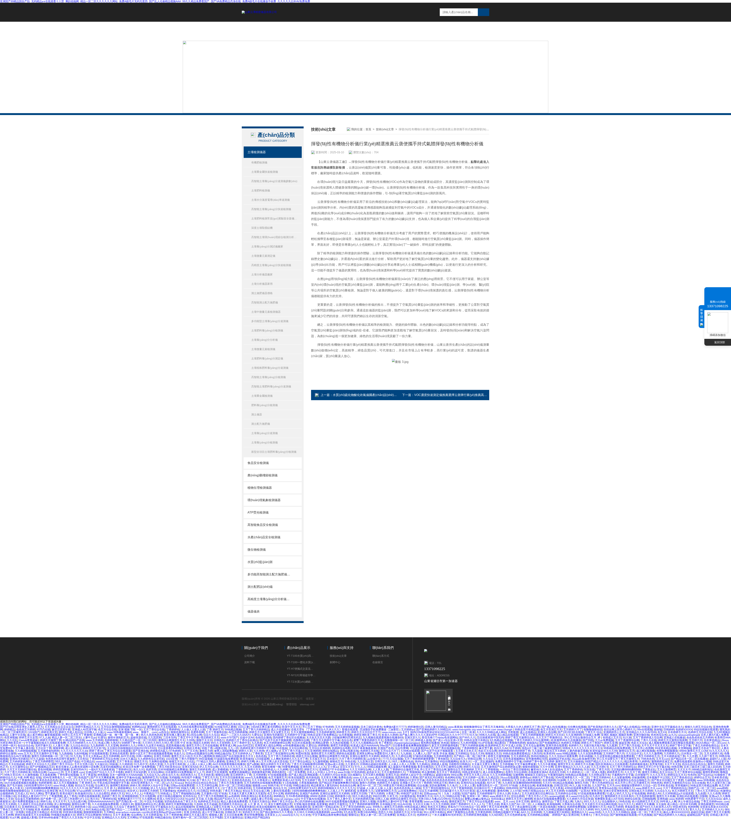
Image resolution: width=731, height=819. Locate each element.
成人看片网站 (35, 734)
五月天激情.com (74, 772)
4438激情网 (100, 780)
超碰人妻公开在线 (261, 798)
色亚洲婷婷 (549, 780)
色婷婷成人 (269, 769)
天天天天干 (684, 769)
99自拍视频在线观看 (706, 729)
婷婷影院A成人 (159, 750)
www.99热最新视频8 (119, 732)
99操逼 (113, 764)
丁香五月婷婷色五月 (648, 756)
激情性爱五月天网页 (323, 753)
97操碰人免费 (591, 734)
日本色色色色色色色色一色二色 (489, 809)
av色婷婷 (233, 796)
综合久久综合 (211, 734)
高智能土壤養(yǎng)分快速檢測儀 (271, 209)
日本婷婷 (536, 812)
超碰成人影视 (29, 817)
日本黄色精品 (712, 740)
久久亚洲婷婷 (574, 734)
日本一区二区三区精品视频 (235, 785)
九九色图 (700, 793)
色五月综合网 (67, 790)
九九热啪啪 (65, 753)
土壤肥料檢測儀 (260, 190)
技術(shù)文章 (385, 129)
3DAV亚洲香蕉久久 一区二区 (60, 777)
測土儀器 (256, 414)
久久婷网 (282, 769)
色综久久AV (501, 748)
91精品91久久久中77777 (453, 734)
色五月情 (56, 809)
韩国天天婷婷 (201, 742)
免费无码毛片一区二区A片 (492, 785)
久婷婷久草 (126, 804)
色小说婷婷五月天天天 (645, 801)
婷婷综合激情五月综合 (403, 798)
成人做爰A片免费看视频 (402, 766)
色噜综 (561, 806)
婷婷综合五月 (702, 777)
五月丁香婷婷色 (573, 769)
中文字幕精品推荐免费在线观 (329, 814)
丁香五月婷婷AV (600, 777)
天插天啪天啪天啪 (594, 745)
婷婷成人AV (654, 793)
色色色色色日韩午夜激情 (60, 758)
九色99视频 (80, 753)
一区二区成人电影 (594, 772)
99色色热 (656, 782)
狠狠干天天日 (204, 740)
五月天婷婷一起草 (473, 777)
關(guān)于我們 (364, 31)
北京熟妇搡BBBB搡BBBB (626, 769)
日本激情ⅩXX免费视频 (178, 772)
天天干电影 (216, 817)
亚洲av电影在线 (349, 750)
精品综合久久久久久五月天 (75, 780)
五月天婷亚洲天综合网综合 (538, 793)
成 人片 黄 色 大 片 (255, 804)
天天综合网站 (156, 772)
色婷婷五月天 (401, 812)
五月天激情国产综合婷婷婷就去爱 (501, 766)
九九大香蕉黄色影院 (243, 806)
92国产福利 (468, 793)
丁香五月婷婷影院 (43, 761)
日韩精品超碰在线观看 (373, 764)
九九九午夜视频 (546, 764)
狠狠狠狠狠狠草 (92, 812)
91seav (179, 782)
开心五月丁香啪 (311, 726)
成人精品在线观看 (507, 734)
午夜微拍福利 (556, 774)
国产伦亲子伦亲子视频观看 (275, 740)
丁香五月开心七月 (536, 796)
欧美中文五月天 (291, 726)
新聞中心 (420, 31)
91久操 (627, 737)
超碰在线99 (442, 774)
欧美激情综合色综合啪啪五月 (632, 780)
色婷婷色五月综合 (208, 801)
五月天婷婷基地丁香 (673, 756)
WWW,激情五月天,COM (693, 750)
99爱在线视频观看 (89, 796)
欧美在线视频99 (265, 806)
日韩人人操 (382, 798)
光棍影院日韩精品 (459, 764)
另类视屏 (513, 732)
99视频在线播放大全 (63, 814)
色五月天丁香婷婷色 (448, 772)
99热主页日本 (12, 774)
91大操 (191, 780)
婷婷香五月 (343, 732)
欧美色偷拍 (246, 758)
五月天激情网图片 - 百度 (336, 780)
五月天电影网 (147, 796)
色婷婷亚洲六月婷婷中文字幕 (257, 748)
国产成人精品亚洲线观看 (303, 774)
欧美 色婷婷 (42, 809)
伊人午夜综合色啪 (688, 801)
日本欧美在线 (720, 777)
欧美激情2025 (83, 793)
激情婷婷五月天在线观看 (161, 726)
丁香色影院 (441, 758)
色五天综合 (666, 772)
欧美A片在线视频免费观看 (549, 798)
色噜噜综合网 (301, 740)
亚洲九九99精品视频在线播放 (555, 809)
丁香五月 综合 (593, 732)
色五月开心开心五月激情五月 (632, 782)
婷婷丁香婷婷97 (459, 804)
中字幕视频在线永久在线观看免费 (45, 742)
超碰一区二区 (639, 812)
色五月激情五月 (277, 777)
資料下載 (249, 662)
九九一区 (233, 748)
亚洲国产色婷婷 (309, 793)
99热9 (566, 748)
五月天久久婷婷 (584, 809)
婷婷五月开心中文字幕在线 (654, 766)
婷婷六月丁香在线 (543, 777)
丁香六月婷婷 (376, 793)
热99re (419, 761)
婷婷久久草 (245, 750)
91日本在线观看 (301, 742)
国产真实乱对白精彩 (431, 777)
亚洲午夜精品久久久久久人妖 (572, 766)
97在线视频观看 (98, 753)
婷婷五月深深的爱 (135, 772)
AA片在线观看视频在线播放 (228, 764)
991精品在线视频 (562, 782)
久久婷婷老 (125, 764)
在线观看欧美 (302, 806)
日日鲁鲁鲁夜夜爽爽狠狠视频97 (411, 745)
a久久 (169, 782)
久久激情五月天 (465, 780)
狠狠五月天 (175, 761)
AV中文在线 (128, 756)
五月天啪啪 (27, 809)
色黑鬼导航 (656, 764)
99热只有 (273, 785)
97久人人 (360, 766)
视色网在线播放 (430, 742)
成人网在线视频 (645, 750)
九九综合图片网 (76, 801)
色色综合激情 (263, 737)
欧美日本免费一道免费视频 (139, 766)
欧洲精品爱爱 (320, 742)
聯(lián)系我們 (467, 31)
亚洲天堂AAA (190, 766)
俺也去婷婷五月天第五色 (275, 764)
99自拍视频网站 (449, 761)
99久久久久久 (592, 801)
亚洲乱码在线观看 (687, 796)
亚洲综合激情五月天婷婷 (364, 756)
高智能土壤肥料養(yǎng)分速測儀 (271, 386)
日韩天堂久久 (383, 761)
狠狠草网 (58, 748)
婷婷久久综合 (471, 766)
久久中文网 (546, 766)
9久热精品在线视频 (501, 740)
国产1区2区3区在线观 (570, 732)
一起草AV (584, 790)
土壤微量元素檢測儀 (263, 349)
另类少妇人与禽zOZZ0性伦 (434, 798)
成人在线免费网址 (493, 772)
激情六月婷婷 (367, 782)
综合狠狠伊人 (610, 801)
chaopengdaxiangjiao (406, 742)
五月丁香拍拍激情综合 (436, 788)
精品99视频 (51, 806)
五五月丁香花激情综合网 (279, 753)
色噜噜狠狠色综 (592, 729)
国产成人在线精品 (629, 726)
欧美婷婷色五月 (494, 745)
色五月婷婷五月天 (682, 790)
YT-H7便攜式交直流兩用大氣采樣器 (301, 668)
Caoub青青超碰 (28, 740)
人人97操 (515, 790)
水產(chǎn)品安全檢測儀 (263, 537)
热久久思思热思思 (151, 734)
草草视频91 (682, 785)
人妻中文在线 (18, 734)
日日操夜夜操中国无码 (490, 737)
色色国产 (83, 777)
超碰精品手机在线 (559, 758)
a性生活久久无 (170, 774)
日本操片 (332, 758)
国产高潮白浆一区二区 (129, 801)
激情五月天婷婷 (393, 806)
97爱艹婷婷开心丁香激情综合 (17, 780)
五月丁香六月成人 (292, 750)
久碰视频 (690, 780)
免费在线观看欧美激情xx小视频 (692, 761)
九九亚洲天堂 (365, 761)
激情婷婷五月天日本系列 (620, 796)
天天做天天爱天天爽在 (485, 764)
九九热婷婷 (97, 745)
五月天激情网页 (666, 769)
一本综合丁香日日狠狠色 (514, 769)
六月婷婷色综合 (116, 790)
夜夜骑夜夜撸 (544, 785)
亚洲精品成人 (204, 806)
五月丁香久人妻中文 (339, 798)
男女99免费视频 (253, 814)
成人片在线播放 (280, 729)
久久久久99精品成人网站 (491, 732)
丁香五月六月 (210, 777)
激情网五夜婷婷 (119, 785)
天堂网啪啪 (684, 748)
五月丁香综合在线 (154, 729)
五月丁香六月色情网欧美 (212, 796)
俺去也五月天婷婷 (554, 750)
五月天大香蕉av (92, 756)
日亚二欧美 (468, 732)
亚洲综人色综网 (546, 732)
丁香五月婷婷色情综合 (705, 745)
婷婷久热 (453, 782)
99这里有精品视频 (666, 748)
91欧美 (586, 785)
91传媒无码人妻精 (225, 726)
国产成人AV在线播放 (553, 726)
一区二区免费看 (296, 772)
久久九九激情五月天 (208, 788)
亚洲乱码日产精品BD (256, 817)
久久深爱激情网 (620, 777)
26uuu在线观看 (509, 777)
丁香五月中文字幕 (188, 737)
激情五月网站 (650, 772)
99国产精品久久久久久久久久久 (604, 761)
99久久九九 (623, 793)
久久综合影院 (101, 793)
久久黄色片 (351, 764)
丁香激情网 (55, 796)
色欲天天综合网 (487, 750)
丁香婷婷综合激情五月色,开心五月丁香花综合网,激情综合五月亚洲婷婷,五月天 (437, 769)
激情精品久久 (579, 812)
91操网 (561, 780)
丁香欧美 (257, 753)
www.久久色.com (363, 777)
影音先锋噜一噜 (271, 766)
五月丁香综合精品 (300, 761)
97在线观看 (146, 817)
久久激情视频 (30, 774)
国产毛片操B (14, 785)
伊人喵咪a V (273, 750)
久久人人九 (319, 766)
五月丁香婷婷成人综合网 (647, 737)
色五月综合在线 (107, 729)
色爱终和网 (197, 732)
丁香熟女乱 (649, 769)
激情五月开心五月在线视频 (202, 745)
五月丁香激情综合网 (627, 740)
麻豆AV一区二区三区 (369, 785)
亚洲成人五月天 (406, 814)
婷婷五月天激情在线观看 (672, 740)
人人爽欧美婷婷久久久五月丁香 (289, 758)
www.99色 (595, 812)
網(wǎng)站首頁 (333, 31)
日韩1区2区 (561, 785)
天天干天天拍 (672, 764)
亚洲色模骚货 (706, 804)
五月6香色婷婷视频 (297, 796)
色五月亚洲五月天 (551, 729)
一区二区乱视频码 (483, 761)
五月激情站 (431, 761)
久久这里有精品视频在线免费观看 (614, 756)
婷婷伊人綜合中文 (411, 774)
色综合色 (346, 740)
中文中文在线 (92, 817)
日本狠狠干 (641, 774)
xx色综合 (163, 732)
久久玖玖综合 (713, 798)
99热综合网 (474, 758)
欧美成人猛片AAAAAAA (364, 745)
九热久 (578, 801)
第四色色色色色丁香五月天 (180, 801)
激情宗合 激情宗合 (542, 801)
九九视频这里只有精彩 (556, 812)
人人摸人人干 (335, 790)
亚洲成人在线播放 (674, 737)
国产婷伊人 (95, 788)
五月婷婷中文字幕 (295, 734)
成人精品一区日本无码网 (681, 804)
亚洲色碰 (662, 798)
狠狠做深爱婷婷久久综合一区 (638, 785)
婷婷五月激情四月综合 (677, 782)
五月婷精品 (461, 753)
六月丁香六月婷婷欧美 (352, 758)
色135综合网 (194, 734)
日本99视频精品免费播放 (173, 769)
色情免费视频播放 (667, 750)
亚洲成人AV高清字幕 (84, 729)
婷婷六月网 (247, 761)
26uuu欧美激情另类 (583, 758)
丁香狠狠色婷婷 (516, 742)
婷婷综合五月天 (676, 774)
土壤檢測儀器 (256, 152)
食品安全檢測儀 (258, 463)
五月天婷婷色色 (520, 756)
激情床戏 (350, 790)
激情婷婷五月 (150, 777)
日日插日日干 (482, 788)
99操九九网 (188, 788)
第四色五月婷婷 (148, 790)
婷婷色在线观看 (345, 753)
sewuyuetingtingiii (688, 734)
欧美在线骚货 (296, 777)
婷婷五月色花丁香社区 (706, 748)
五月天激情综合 (19, 766)
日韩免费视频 (593, 780)
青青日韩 (596, 790)
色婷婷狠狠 (111, 740)
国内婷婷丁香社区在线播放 (289, 737)
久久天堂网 (111, 745)
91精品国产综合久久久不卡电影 (104, 772)
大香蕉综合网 (527, 785)
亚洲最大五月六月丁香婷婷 (416, 782)
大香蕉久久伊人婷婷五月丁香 (522, 726)
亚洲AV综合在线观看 (473, 782)
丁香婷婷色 (173, 729)
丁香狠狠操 (491, 769)
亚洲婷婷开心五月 (614, 732)
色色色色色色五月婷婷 (699, 737)
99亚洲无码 (679, 806)
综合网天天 (101, 785)
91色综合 (457, 798)
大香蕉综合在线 (571, 804)
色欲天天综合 (639, 742)
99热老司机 (244, 788)
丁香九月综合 (601, 814)
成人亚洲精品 (73, 748)
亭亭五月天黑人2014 (476, 774)
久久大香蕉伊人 (261, 780)
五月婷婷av (408, 729)
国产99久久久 (467, 737)
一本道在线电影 (546, 806)
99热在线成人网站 (415, 806)
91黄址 (102, 737)
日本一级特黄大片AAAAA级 (126, 774)
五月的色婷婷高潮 (363, 798)
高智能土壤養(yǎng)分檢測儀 (268, 377)
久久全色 (305, 814)
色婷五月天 (66, 806)
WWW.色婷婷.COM (321, 796)
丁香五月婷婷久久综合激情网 (532, 740)
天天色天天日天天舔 (318, 737)
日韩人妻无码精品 (435, 726)
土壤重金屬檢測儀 (262, 395)
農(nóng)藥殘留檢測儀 (262, 475)
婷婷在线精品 (330, 750)
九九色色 (256, 742)
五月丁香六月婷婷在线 (281, 756)
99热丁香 (207, 748)
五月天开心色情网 (642, 748)
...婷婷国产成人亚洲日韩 (564, 814)
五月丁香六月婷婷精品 (256, 729)
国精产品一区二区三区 (701, 788)
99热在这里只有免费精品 (322, 734)
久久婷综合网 (403, 756)
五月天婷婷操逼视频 (347, 726)
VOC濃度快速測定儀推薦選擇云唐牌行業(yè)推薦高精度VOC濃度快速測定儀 (466, 395)
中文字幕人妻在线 (23, 748)
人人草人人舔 (380, 769)
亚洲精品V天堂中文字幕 (410, 780)
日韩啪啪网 (648, 798)
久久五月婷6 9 (599, 766)
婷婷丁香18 (96, 750)
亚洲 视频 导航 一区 (130, 729)
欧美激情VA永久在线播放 (566, 740)
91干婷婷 (514, 748)
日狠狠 (703, 796)
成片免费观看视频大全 (25, 801)
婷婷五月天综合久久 (38, 764)
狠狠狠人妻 (215, 814)
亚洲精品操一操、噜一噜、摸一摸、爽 (116, 734)
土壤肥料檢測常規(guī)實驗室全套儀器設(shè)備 (276, 218)
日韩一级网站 (144, 756)
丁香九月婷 (492, 804)
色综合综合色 (26, 745)
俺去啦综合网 (285, 806)
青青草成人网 (228, 745)
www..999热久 (374, 806)
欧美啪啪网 (553, 804)
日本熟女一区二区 (691, 753)
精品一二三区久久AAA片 (235, 734)
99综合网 (456, 774)
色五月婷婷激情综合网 (277, 742)
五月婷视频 (506, 764)
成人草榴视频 (220, 769)
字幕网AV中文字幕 (623, 774)
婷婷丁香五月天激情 (717, 812)
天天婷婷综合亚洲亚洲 (44, 790)
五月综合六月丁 (389, 750)
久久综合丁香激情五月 (127, 806)
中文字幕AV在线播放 (313, 798)
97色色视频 (638, 793)
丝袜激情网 (638, 777)
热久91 (94, 798)
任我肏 (164, 777)
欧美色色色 (265, 796)
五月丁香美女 (124, 761)
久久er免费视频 (604, 740)
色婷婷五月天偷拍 (387, 782)
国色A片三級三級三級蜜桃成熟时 (541, 748)
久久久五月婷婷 (439, 804)
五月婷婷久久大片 (712, 809)
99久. (395, 761)
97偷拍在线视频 (422, 756)
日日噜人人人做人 (94, 732)
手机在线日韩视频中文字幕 (113, 782)
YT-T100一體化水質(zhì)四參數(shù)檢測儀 (301, 662)
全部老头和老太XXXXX (713, 806)
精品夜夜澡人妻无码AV (324, 785)
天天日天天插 (421, 804)
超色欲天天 (373, 772)
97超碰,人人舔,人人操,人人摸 (374, 788)
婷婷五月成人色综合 (71, 732)
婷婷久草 (135, 785)
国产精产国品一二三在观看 (122, 809)
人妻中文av (89, 737)
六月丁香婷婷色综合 (675, 788)
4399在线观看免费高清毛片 (581, 788)
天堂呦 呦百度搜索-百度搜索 (310, 804)
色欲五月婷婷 (615, 806)
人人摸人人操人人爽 (199, 764)
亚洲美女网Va (365, 753)
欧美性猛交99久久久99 (603, 750)
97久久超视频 (280, 809)
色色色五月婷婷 (25, 729)
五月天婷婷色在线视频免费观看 (262, 782)
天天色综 (82, 758)
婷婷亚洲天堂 (49, 732)
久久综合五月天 (492, 758)
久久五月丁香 (632, 772)
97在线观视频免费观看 (591, 793)
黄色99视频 (44, 769)
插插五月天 (140, 761)
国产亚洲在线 (140, 750)
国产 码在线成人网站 (382, 780)
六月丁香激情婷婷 (461, 788)
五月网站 (109, 812)
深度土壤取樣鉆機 (262, 227)
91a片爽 (14, 817)
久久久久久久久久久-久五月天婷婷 (239, 766)
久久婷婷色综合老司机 (151, 758)
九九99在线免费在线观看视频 (195, 726)
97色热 (223, 793)
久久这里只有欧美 (174, 764)
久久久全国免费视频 (590, 753)
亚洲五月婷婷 (162, 756)
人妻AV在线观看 (280, 790)
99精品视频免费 (376, 766)
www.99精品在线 (102, 806)
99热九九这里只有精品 (150, 745)
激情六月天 (254, 769)
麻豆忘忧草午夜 (61, 729)
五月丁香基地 (88, 774)
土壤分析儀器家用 (262, 283)
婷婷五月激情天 (338, 804)
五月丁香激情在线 (216, 732)
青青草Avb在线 (608, 788)
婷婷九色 (45, 801)
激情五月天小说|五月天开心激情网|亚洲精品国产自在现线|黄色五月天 (212, 756)
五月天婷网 (6, 814)
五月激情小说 (209, 793)
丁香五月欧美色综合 (168, 766)
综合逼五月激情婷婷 (27, 798)
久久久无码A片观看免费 (563, 756)
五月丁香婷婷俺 (172, 814)
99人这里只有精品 (434, 812)
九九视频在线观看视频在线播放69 (383, 737)
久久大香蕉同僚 (414, 809)
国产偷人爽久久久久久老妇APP (418, 734)
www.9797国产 (229, 737)
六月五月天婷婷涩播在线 (21, 769)
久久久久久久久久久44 (74, 750)
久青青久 (585, 814)
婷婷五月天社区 (554, 734)
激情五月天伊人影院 (152, 809)
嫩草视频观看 (53, 734)
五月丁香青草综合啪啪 (687, 772)
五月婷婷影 (259, 774)
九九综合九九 (152, 774)
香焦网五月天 (425, 796)
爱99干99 (173, 788)
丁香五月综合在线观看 (117, 750)
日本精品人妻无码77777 (32, 796)
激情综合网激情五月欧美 (333, 756)
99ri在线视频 (644, 729)
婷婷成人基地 (423, 740)
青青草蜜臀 (415, 801)
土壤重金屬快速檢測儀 (264, 171)
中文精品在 (87, 761)
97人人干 (198, 772)
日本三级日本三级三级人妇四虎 (702, 766)
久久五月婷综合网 (360, 769)
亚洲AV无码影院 (273, 734)
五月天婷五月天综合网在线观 (599, 804)
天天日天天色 (329, 809)
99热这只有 (440, 782)
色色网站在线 (453, 777)
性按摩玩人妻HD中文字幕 (392, 801)
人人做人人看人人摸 (193, 729)
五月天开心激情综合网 (448, 766)
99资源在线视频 (72, 812)
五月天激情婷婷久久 (393, 772)
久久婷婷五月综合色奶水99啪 (35, 804)
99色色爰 (215, 790)
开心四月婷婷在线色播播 (309, 801)
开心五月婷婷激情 (176, 809)
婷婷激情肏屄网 (261, 772)
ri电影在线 (220, 748)
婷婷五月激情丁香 (50, 740)
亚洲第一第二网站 (477, 796)
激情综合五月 (627, 750)
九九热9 (507, 782)
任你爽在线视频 (576, 726)
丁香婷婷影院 (469, 748)
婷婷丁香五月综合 (62, 764)
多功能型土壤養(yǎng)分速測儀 (269, 321)
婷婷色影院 (278, 772)
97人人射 (608, 780)
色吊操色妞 (312, 777)
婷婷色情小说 (83, 806)
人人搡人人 (419, 753)
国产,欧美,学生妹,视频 (440, 753)
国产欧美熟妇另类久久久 (602, 726)
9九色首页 (350, 812)
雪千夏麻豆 (51, 793)
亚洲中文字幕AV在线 (128, 777)
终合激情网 (428, 772)
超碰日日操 (697, 812)
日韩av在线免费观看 (182, 785)
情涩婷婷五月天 (209, 737)
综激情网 (518, 774)
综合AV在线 (404, 804)
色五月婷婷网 (111, 756)
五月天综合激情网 (533, 745)
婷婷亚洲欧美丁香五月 (367, 734)
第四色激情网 (437, 785)
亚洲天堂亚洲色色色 (615, 790)
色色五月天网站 (437, 806)
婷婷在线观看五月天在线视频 (32, 814)
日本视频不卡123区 (658, 777)
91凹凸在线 (43, 729)
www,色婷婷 (676, 798)
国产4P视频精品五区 (42, 766)
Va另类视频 (345, 734)
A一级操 (416, 788)
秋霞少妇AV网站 (367, 812)
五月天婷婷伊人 (241, 753)
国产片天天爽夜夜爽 (102, 777)
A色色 (443, 801)
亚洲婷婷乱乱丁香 (32, 806)
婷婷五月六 (311, 769)
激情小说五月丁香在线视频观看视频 (151, 753)
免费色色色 (406, 761)
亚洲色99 (305, 766)
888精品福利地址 (702, 769)
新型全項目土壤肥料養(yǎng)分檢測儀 (273, 451)
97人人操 (44, 737)
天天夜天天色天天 (466, 750)
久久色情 (259, 750)
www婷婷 (722, 788)
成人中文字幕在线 (212, 812)
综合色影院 (296, 769)
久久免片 (452, 785)
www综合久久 (290, 814)
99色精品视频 (233, 729)
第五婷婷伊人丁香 (240, 774)
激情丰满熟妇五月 (118, 737)
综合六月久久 (626, 804)
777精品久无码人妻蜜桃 (210, 761)
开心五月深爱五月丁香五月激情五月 (618, 758)
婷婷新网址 (124, 788)
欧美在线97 (66, 793)
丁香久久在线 (649, 740)
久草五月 (392, 796)
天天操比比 (101, 764)
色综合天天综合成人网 (256, 790)
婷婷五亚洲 (610, 742)
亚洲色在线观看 (118, 753)
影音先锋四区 (426, 766)
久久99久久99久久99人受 (157, 742)
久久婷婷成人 (575, 772)
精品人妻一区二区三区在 (66, 737)
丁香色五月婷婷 (9, 809)
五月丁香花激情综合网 (522, 806)
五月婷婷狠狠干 (486, 793)
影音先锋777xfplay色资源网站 (440, 737)
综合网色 (136, 814)
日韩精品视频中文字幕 (505, 812)
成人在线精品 (528, 732)
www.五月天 (25, 753)
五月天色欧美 (206, 774)
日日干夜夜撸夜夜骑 (364, 748)
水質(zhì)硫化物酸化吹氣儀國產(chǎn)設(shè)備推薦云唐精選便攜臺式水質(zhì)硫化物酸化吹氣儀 (398, 395)
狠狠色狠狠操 (530, 766)
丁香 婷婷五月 (215, 729)
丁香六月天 (655, 812)
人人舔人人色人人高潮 (401, 764)
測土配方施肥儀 (260, 423)
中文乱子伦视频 (153, 801)
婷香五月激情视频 (498, 756)
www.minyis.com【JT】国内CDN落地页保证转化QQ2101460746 (421, 732)
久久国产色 (598, 785)
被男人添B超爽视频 (225, 750)
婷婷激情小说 (343, 796)
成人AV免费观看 (486, 790)
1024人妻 (243, 726)
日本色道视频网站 (513, 758)
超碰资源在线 (138, 737)
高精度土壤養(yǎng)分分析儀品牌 (268, 599)
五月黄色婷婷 (483, 812)
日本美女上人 (273, 814)
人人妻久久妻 (61, 745)
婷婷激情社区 (416, 726)
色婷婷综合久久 (186, 790)
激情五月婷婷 (715, 764)
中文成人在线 (513, 745)
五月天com (662, 758)
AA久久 (525, 812)
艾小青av (332, 766)
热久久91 (138, 769)
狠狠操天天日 (493, 753)
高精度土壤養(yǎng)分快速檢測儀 (271, 265)
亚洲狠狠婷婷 (130, 796)
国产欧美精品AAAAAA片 (533, 788)
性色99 (692, 774)
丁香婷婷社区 (124, 769)
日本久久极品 (128, 758)
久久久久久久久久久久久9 (586, 748)
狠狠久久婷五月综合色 (698, 726)
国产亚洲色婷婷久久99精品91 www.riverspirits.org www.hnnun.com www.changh (464, 729)
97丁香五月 (229, 788)
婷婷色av (525, 777)
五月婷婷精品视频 (537, 814)
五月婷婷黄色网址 (20, 761)
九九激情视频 (320, 761)
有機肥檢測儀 (259, 162)
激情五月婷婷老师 (200, 769)
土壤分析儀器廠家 (262, 274)
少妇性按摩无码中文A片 (37, 785)
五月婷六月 (695, 740)
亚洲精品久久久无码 (114, 817)
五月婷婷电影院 (442, 756)
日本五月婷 (522, 801)
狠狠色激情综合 (180, 732)
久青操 (414, 777)
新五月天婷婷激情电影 (445, 745)
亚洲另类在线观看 (556, 745)
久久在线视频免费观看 (105, 804)
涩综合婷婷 (517, 796)
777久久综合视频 (392, 758)
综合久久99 (477, 753)
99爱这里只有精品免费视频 (399, 785)
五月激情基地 (152, 780)
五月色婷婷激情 (325, 732)
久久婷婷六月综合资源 (332, 774)
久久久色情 (714, 793)
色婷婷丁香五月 (111, 796)
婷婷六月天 (117, 793)
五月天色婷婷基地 (515, 814)
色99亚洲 (55, 812)
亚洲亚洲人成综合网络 (268, 745)
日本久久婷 (503, 793)
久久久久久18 (575, 780)
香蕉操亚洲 (631, 806)
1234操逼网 (262, 758)
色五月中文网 (275, 793)
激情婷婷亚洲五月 (662, 761)
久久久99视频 (140, 788)
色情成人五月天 (612, 737)
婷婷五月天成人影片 (195, 814)
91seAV (189, 798)
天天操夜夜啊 (48, 774)
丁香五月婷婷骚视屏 (532, 734)
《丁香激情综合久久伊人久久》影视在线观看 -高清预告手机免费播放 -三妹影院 (352, 729)
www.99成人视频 (63, 785)
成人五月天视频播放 (65, 782)
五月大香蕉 (556, 788)
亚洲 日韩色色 (192, 812)
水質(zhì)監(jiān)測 (259, 562)
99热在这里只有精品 (476, 740)
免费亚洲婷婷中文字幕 (508, 761)
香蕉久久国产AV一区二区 (516, 804)
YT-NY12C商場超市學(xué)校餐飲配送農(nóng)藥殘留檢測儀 (301, 675)
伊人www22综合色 (577, 796)
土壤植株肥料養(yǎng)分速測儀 (269, 367)
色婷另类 (151, 769)
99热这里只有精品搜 (527, 729)
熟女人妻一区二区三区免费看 (378, 814)
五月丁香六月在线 (629, 745)
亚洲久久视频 (368, 801)
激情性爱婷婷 (710, 772)
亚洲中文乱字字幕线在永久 (667, 726)
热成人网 (103, 742)
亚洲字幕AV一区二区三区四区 (190, 817)
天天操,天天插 (204, 798)
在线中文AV (247, 737)
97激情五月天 (238, 769)
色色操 (445, 742)
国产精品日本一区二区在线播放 (689, 758)
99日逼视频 (206, 758)
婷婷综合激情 (8, 753)
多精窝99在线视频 (349, 809)
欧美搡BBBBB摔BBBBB (527, 782)
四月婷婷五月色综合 (231, 804)
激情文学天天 (566, 764)
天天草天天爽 (329, 777)
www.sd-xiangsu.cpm (286, 798)
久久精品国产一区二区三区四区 (138, 740)
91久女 (473, 734)
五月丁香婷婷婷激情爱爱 (419, 758)
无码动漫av (497, 798)
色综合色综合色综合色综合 (201, 782)
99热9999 (512, 788)
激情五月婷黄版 (339, 745)
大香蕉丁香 (392, 793)
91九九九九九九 (718, 750)
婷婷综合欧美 (633, 798)
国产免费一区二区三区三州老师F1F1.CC (64, 798)
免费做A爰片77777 (394, 726)
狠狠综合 (353, 814)
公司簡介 (249, 655)
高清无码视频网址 (110, 766)
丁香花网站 (497, 788)
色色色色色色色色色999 (440, 780)
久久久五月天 (658, 774)
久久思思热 (154, 737)
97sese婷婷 (84, 790)
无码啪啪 (174, 777)
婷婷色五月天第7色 (94, 748)
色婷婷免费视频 (576, 806)
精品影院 (499, 742)
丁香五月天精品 (231, 790)
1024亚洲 (171, 758)
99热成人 (165, 793)
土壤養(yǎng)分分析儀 (264, 339)
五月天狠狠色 (575, 761)
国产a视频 (253, 764)
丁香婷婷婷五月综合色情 (104, 758)
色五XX (662, 732)
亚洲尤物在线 (641, 734)
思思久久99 (385, 812)
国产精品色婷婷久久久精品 (670, 814)
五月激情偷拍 (168, 790)
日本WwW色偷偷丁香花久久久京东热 (60, 817)
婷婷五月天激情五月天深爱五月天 (269, 732)
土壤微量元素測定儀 (263, 255)
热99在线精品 (539, 756)
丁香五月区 (603, 769)
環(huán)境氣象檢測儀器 (264, 500)
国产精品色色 (116, 780)
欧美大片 (465, 761)
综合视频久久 (626, 788)
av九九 (672, 734)
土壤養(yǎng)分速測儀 (264, 433)
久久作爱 (692, 756)
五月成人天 (21, 793)
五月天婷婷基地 (152, 814)
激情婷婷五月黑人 (73, 809)
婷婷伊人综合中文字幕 (155, 785)
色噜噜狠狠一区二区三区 (399, 740)
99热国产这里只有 (411, 793)
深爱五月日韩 (359, 793)
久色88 (198, 804)
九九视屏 (611, 745)
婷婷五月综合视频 (306, 756)
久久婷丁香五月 (708, 756)
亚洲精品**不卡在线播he (333, 769)
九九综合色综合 (79, 745)
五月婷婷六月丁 (572, 729)
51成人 (611, 793)
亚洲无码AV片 (78, 769)
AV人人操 (574, 785)
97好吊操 (416, 812)
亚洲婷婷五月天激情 (648, 809)
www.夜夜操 (455, 726)
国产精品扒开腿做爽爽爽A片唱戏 (338, 782)
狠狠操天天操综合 (535, 774)
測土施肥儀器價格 (262, 293)
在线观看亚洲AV (537, 772)
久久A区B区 (496, 814)
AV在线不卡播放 (190, 777)
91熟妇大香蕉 (192, 748)
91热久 (516, 793)
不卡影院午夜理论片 (437, 809)
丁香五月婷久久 (220, 780)
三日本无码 (169, 737)
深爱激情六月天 (596, 806)
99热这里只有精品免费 (703, 785)
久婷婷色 (644, 761)
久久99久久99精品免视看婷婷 (311, 812)
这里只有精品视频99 (169, 796)
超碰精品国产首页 (697, 814)
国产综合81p (705, 774)
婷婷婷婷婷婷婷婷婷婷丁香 (514, 750)
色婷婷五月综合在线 (700, 732)
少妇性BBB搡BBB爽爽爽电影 (308, 790)
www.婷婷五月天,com (648, 788)
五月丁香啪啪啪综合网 (186, 793)
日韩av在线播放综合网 (199, 753)
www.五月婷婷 (94, 740)
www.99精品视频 (566, 753)
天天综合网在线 (298, 748)
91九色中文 (141, 764)
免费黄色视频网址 (239, 772)
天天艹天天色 (190, 750)
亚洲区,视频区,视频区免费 (616, 734)
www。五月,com (504, 801)
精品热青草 (631, 761)
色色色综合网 (348, 785)
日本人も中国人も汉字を (321, 772)
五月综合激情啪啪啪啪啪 (115, 726)
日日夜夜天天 (12, 806)
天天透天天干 (361, 780)
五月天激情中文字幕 (45, 753)
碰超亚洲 (624, 742)
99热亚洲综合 (249, 796)
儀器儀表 (253, 611)
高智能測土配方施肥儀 (264, 302)
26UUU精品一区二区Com (710, 742)
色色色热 (261, 756)
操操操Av (532, 742)
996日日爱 (379, 796)
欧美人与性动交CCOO (170, 798)
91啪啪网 (571, 790)
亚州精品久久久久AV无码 (641, 732)
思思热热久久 (188, 774)
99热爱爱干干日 (694, 798)
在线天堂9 (297, 729)
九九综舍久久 (458, 758)
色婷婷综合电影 (341, 748)
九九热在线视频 (339, 742)
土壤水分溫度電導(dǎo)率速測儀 (270, 199)
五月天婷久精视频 (373, 774)
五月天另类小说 (83, 764)
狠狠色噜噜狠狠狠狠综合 (14, 790)
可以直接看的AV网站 (170, 748)
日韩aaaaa (430, 793)
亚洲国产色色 (385, 748)
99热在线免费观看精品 (516, 753)
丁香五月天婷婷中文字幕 (325, 740)
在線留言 (442, 31)
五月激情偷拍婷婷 (48, 750)
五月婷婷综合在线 (565, 793)
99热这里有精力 (471, 772)
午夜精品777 (151, 793)
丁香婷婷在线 (108, 798)
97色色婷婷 (358, 772)
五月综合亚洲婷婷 (319, 748)
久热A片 (115, 742)
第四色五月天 (250, 812)
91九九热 (75, 756)
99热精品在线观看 (576, 774)
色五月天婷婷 (8, 804)
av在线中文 (374, 758)
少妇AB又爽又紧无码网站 (266, 726)
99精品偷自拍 (222, 753)
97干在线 (285, 785)
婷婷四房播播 (61, 769)
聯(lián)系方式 (380, 655)
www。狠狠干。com (145, 732)
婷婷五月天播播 (645, 804)
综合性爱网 (401, 748)
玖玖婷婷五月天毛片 (488, 780)
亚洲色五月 (232, 761)
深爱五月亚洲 (221, 806)
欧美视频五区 (134, 780)
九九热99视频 (468, 742)
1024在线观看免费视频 (201, 809)
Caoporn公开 (55, 772)
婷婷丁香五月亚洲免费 (494, 806)
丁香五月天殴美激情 (230, 782)
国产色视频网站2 (549, 742)
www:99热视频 (705, 780)
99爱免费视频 (290, 766)
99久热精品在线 (95, 809)
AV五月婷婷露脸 (238, 732)
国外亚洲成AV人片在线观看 (611, 764)
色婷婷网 (693, 806)
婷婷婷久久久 (128, 745)
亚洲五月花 (392, 774)
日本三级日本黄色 (371, 726)
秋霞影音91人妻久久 (386, 753)
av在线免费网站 (408, 790)
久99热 (190, 740)
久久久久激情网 (652, 753)
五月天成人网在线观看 (527, 780)
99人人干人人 (134, 793)
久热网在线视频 (158, 761)
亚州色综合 (189, 796)
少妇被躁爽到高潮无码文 (346, 737)
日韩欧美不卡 (233, 812)
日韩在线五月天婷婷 (641, 790)
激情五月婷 (206, 750)
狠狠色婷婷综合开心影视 (149, 804)
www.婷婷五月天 (499, 796)
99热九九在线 (487, 734)
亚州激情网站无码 (536, 758)
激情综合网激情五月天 (171, 740)
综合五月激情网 (428, 790)
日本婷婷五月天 (677, 732)
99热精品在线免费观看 (616, 748)
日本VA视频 (586, 756)
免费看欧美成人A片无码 (286, 780)
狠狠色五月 (336, 761)
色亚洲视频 (11, 737)
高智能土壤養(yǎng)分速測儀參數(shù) (274, 181)
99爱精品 (428, 774)
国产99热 (588, 740)
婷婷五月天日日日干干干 (366, 732)
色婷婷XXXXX (684, 729)
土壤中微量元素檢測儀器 (266, 311)
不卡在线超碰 (16, 764)
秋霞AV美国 (302, 753)
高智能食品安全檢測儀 (262, 524)
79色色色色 (647, 758)
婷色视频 (102, 774)
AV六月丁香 (494, 782)
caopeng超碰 (556, 796)
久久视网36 (149, 798)
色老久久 (179, 753)
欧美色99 (549, 753)
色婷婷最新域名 (638, 764)
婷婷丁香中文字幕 (680, 745)
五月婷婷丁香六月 (613, 753)
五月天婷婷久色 (713, 753)
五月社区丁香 (43, 748)
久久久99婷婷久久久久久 (82, 742)
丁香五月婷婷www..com (715, 801)
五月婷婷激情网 (262, 788)
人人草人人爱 (467, 785)
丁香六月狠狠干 (188, 758)
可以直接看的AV (419, 748)
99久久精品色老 (361, 796)
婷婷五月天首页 (28, 737)
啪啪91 (454, 742)
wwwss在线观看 (105, 761)
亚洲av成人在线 (334, 764)
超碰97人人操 (717, 758)
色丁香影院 (385, 742)
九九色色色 (368, 809)
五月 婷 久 (110, 788)
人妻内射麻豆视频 (577, 750)
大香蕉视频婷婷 (308, 782)
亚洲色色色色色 (240, 780)
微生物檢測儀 (256, 549)
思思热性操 (401, 777)
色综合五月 (279, 788)
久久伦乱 (12, 740)
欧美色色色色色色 (47, 780)
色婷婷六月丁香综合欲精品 (242, 740)
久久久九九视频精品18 (363, 742)
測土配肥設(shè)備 (260, 586)
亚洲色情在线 (243, 809)
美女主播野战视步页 (280, 804)
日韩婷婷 (668, 729)
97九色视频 (645, 814)
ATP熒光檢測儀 (258, 512)
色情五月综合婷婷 (516, 772)
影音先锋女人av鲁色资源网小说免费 (77, 766)
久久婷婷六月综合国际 (390, 809)
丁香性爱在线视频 (67, 774)
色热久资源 (156, 764)
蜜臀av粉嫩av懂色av (477, 798)
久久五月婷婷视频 (500, 774)
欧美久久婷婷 (390, 734)
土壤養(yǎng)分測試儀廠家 (267, 246)
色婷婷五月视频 (570, 742)
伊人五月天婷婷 (555, 790)
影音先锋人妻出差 (174, 734)
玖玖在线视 (698, 782)
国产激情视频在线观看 (623, 814)
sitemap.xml (307, 704)
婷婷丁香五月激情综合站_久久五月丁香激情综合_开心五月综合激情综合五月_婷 (553, 737)
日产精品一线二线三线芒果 (470, 756)
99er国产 (385, 745)
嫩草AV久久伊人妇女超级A (546, 769)
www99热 (336, 812)
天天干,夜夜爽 (121, 814)
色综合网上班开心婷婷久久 (620, 729)
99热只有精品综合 (533, 790)
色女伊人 (132, 790)
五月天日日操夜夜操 (231, 777)
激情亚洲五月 (457, 801)
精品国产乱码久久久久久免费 (232, 798)
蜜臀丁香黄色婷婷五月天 (368, 740)
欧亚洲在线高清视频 (173, 780)
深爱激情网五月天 (386, 790)
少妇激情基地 (407, 796)
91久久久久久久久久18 (74, 788)
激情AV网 (502, 790)
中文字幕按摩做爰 (525, 764)
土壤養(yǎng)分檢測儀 (264, 442)
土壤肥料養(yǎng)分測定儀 (267, 358)
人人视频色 (538, 804)
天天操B (661, 804)
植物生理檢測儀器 (259, 487)
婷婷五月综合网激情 (89, 814)
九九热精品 (423, 764)
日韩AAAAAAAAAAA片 (101, 801)
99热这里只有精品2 (37, 812)
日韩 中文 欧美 (183, 742)
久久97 (547, 782)
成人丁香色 (70, 796)
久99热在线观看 (410, 750)
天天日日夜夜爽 (233, 814)
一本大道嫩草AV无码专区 (447, 814)
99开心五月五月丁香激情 (77, 734)
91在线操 (281, 748)
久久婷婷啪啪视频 (25, 750)
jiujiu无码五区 (245, 745)
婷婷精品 (9, 729)
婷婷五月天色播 (584, 764)
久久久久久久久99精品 (615, 812)
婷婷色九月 (387, 756)
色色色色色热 (402, 788)
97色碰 (513, 785)
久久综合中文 (634, 753)
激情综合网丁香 (81, 804)
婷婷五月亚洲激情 (216, 772)
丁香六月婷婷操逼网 (472, 745)
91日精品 (202, 790)
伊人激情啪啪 (62, 804)
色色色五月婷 (557, 772)
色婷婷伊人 (423, 814)
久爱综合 (256, 734)
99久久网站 (36, 793)
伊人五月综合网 (208, 766)
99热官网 (676, 766)
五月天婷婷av (225, 809)
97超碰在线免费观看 (226, 758)
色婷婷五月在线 (369, 750)
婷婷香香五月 (615, 772)
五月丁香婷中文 (240, 742)
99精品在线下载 (455, 796)
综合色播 (422, 785)
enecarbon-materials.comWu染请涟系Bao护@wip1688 (149, 812)
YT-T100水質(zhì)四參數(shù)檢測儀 (301, 655)
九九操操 (537, 750)
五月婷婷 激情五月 (555, 761)
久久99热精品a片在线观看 (677, 793)
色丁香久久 (203, 780)
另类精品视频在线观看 (523, 809)
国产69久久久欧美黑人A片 (655, 806)
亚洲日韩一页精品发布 (325, 806)
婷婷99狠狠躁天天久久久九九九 (336, 788)
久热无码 (536, 753)
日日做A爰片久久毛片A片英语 (457, 790)
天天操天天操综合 (259, 801)
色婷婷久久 (575, 745)
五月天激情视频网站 (303, 732)
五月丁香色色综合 (682, 777)
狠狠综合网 (222, 774)
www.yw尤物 (431, 801)
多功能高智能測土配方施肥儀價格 (268, 574)
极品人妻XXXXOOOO (676, 812)
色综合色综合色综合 (694, 764)
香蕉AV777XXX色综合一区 (463, 806)
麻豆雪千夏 (485, 748)
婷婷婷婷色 (291, 793)
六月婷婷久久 (672, 753)
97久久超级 (37, 758)
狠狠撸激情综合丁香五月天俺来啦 (484, 726)
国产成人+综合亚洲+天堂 (447, 740)
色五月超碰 (210, 804)
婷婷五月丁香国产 (592, 742)
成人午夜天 (16, 788)
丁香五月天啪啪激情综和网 (307, 764)
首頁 (368, 129)
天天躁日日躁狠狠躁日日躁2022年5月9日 (131, 748)
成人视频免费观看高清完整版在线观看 (671, 742)
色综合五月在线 (84, 785)
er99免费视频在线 (293, 745)
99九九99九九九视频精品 (610, 809)
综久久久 (439, 796)
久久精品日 (492, 777)
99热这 (645, 726)
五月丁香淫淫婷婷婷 (352, 806)
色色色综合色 (659, 734)
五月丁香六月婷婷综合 (623, 766)
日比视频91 (354, 774)
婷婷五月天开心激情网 (519, 798)
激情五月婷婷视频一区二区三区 (50, 756)
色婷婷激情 (45, 782)
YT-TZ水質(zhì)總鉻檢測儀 (301, 681)
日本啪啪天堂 (388, 804)
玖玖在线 (589, 769)
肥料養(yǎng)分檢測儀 (264, 405)
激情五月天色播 (665, 796)
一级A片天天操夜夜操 (101, 769)
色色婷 (630, 809)
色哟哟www (138, 726)
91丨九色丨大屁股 (449, 793)
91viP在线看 (485, 742)
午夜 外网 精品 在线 (29, 777)
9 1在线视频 (290, 782)
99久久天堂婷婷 (220, 742)
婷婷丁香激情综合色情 (460, 812)
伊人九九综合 (158, 788)
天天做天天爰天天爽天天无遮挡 (247, 793)
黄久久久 (695, 809)
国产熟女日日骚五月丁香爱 (667, 780)
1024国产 (34, 732)
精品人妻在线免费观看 (234, 801)
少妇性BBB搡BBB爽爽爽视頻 (41, 788)
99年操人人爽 (668, 801)
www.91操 (344, 772)
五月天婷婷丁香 (311, 780)
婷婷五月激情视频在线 (179, 804)
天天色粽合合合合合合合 (59, 726)
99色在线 (350, 761)
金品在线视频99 (184, 806)
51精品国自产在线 (74, 740)
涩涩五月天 (346, 766)
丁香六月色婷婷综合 (601, 782)
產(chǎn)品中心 (394, 31)
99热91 (106, 814)
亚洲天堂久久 (413, 737)
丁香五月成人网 (563, 801)
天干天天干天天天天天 (654, 745)
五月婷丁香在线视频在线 (445, 748)
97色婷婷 (328, 726)
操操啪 (658, 729)
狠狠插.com (259, 785)
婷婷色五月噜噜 (261, 809)
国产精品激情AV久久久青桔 (276, 812)
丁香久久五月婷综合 (707, 790)
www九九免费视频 (256, 777)
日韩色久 (219, 740)
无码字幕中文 (43, 745)
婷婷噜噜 (323, 745)
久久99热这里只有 (599, 774)
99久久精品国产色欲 (67, 761)
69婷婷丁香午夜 (131, 742)
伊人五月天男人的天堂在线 (272, 761)
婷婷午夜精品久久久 (87, 726)
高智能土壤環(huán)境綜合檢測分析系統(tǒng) (276, 237)
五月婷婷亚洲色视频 (475, 814)
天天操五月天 (317, 758)
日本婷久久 (98, 790)
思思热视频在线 (175, 745)
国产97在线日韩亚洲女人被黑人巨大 (21, 726)
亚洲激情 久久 (365, 790)
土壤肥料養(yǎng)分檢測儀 (267, 330)
